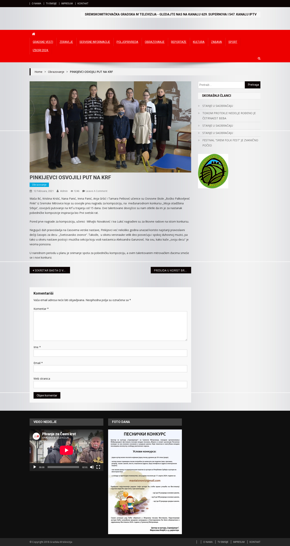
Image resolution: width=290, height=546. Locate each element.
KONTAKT (83, 3)
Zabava (216, 42)
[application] (66, 450)
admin (64, 191)
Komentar (41, 309)
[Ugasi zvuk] (92, 467)
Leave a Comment (96, 191)
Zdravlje (66, 42)
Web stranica (42, 378)
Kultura (199, 42)
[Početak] (35, 467)
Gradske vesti (43, 42)
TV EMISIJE (51, 3)
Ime (37, 347)
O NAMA (36, 3)
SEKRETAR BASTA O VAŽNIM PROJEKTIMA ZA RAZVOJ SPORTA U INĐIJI (52, 270)
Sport (232, 42)
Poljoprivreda (127, 42)
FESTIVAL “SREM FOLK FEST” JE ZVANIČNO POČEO (230, 142)
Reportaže (178, 42)
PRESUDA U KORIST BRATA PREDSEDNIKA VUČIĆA (172, 270)
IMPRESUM (67, 3)
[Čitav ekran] (98, 467)
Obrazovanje (155, 42)
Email (38, 363)
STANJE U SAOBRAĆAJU (217, 106)
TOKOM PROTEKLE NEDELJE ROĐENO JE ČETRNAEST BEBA (229, 115)
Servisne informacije (95, 42)
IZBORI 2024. (41, 50)
